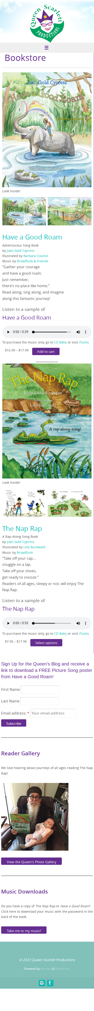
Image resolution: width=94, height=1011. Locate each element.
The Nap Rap (22, 528)
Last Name (10, 701)
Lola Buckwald (34, 547)
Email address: (15, 713)
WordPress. (62, 969)
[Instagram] (42, 983)
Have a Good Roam (32, 237)
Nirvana (46, 969)
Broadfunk (25, 553)
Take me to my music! (24, 930)
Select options (46, 642)
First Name (10, 689)
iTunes (84, 342)
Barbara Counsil (36, 256)
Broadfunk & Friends (32, 261)
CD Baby (60, 342)
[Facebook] (50, 983)
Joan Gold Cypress (20, 251)
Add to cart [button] (46, 351)
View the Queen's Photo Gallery (31, 861)
